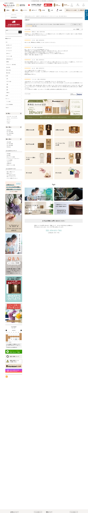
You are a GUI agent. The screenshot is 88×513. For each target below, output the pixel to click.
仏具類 (7, 75)
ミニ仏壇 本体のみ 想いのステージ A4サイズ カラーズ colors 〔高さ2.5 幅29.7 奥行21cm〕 (46, 24)
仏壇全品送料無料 (48, 5)
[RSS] (7, 377)
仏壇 (6, 42)
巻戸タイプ (8, 53)
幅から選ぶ (8, 72)
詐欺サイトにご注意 (11, 165)
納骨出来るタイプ (9, 58)
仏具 (7, 78)
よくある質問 (9, 160)
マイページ (13, 14)
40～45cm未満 (10, 143)
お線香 (7, 95)
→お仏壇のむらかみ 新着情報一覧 (11, 347)
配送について (9, 173)
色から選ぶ (8, 67)
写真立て (7, 92)
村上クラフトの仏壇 (72, 10)
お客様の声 (82, 10)
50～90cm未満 (10, 131)
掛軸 (7, 86)
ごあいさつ (9, 161)
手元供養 (8, 153)
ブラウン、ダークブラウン (12, 118)
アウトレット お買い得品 (11, 64)
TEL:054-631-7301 (54, 230)
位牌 (7, 89)
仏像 (7, 84)
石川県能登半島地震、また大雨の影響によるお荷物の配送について (44, 1)
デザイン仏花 (8, 81)
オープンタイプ (9, 50)
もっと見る (37, 512)
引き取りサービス (57, 5)
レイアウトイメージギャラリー (13, 158)
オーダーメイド (65, 5)
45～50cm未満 (10, 145)
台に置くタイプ (9, 47)
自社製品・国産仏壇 (35, 5)
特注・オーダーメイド (11, 176)
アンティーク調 (9, 56)
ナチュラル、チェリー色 (12, 116)
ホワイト (8, 121)
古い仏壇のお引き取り (11, 175)
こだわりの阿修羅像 (9, 104)
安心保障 (8, 155)
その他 (8, 122)
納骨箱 (7, 61)
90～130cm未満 (10, 133)
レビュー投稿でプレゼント (12, 178)
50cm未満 (9, 130)
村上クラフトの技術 (11, 157)
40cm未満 (9, 142)
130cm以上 (9, 134)
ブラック (8, 119)
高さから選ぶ (8, 70)
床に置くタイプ (9, 45)
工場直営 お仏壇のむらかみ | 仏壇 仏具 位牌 (9, 5)
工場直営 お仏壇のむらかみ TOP (30, 16)
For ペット (7, 98)
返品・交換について (11, 171)
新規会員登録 (14, 17)
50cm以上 (9, 147)
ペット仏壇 (8, 101)
